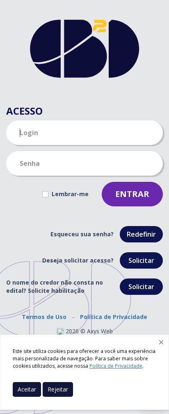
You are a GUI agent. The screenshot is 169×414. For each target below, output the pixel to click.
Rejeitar (58, 389)
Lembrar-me (69, 194)
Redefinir (141, 234)
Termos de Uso (44, 317)
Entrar (132, 193)
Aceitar (27, 389)
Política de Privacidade (113, 317)
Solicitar (141, 260)
